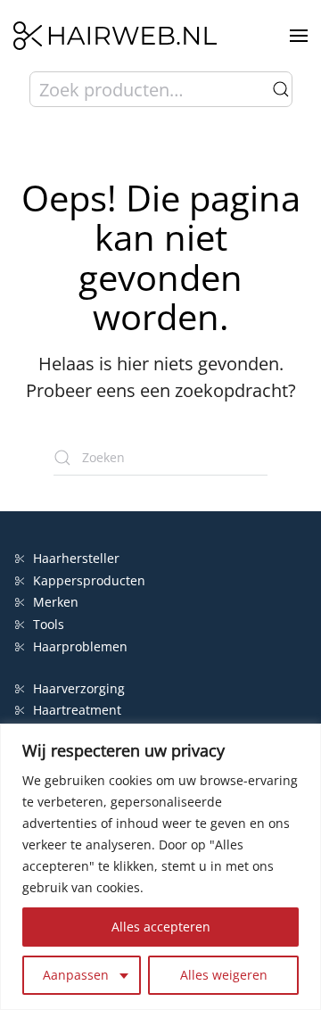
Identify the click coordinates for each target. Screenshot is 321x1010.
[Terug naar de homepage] (115, 35)
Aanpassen (76, 974)
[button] (299, 35)
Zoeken (281, 89)
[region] (160, 867)
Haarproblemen (80, 646)
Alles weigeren (224, 974)
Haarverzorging (79, 688)
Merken (55, 601)
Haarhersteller (76, 558)
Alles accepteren (160, 926)
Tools (48, 624)
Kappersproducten (89, 580)
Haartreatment (77, 709)
